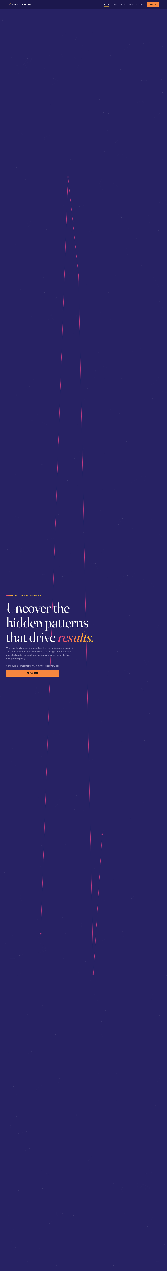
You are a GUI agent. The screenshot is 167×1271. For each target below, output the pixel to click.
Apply (153, 4)
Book (123, 4)
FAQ (131, 4)
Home (106, 4)
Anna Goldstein (22, 4)
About (115, 4)
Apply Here (32, 673)
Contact (140, 4)
